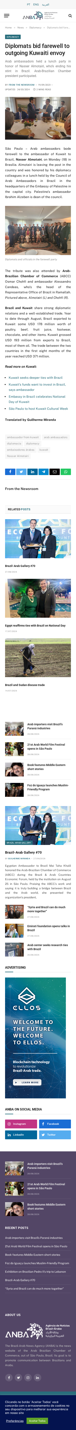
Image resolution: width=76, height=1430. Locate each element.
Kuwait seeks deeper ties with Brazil (36, 378)
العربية (45, 4)
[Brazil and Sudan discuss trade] (38, 657)
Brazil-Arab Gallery (19, 843)
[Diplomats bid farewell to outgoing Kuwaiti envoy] (38, 118)
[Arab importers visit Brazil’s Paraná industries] (14, 729)
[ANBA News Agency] (40, 15)
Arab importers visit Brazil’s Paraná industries (34, 1237)
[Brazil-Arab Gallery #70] (38, 538)
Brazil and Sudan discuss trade (25, 685)
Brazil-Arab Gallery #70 (20, 566)
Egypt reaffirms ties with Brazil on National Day (35, 625)
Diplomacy (13, 37)
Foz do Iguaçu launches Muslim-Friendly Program (37, 1263)
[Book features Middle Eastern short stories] (14, 769)
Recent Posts (16, 1228)
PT (28, 4)
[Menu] (6, 15)
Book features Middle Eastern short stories (32, 1254)
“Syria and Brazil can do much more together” (34, 1288)
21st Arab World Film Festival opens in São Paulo (36, 1246)
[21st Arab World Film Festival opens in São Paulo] (14, 749)
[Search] (70, 15)
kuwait (44, 449)
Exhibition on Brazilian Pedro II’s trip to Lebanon (35, 1271)
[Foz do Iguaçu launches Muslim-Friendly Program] (14, 790)
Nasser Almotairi (18, 456)
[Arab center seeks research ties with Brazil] (14, 950)
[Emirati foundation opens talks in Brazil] (14, 931)
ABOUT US (13, 1315)
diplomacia (14, 443)
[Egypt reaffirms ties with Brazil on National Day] (38, 598)
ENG (36, 4)
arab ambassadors (56, 437)
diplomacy (33, 443)
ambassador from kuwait (23, 437)
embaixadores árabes (20, 449)
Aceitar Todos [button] (37, 1420)
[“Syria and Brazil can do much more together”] (14, 912)
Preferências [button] (15, 1421)
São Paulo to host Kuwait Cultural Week (38, 409)
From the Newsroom (22, 85)
